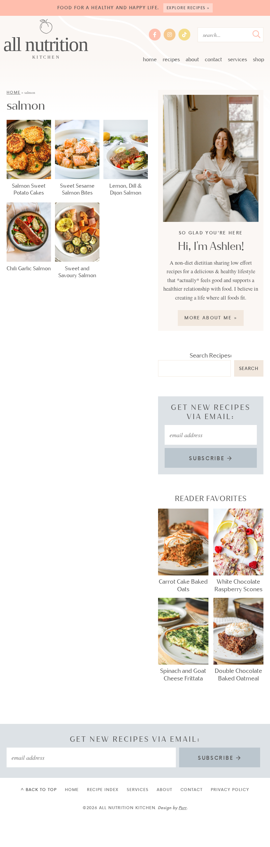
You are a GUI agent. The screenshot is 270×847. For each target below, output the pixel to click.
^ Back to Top (38, 789)
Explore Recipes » (188, 8)
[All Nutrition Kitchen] (46, 39)
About (192, 59)
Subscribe (208, 458)
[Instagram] (170, 34)
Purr (182, 807)
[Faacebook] (155, 34)
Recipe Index (103, 789)
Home (150, 59)
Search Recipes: (211, 355)
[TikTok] (184, 34)
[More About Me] (210, 158)
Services (237, 59)
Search (248, 368)
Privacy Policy (230, 789)
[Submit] (256, 34)
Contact (213, 59)
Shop (258, 59)
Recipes (171, 59)
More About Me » (210, 317)
